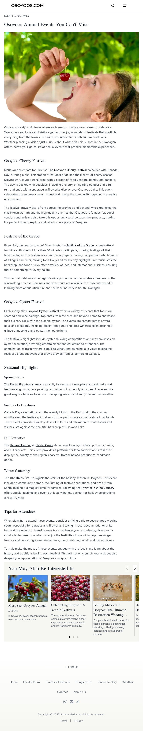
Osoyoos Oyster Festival (42, 311)
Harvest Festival (20, 445)
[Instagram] (65, 702)
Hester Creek (44, 445)
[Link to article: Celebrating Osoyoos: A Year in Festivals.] (70, 588)
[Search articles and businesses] (113, 5)
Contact (62, 692)
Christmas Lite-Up (22, 478)
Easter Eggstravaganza (25, 384)
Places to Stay (107, 682)
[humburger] (124, 5)
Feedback (71, 667)
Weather (127, 682)
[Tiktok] (78, 702)
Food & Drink (31, 682)
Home (14, 682)
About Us (79, 692)
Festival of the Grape (80, 245)
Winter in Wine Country (98, 487)
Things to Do (83, 682)
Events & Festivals (58, 682)
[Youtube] (71, 702)
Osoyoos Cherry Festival (70, 170)
